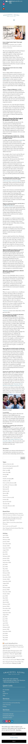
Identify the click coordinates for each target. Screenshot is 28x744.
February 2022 (6, 604)
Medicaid (5, 489)
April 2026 (5, 535)
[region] (14, 734)
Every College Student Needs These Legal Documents (12, 42)
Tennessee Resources (8, 505)
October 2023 (6, 579)
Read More (18, 730)
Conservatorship (7, 468)
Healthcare (19, 46)
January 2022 (6, 606)
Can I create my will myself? (10, 526)
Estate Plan (5, 472)
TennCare (5, 503)
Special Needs (6, 501)
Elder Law (5, 470)
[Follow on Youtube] (4, 9)
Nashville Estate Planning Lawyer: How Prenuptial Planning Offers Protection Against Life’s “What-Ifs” (12, 519)
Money (4, 493)
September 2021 (7, 612)
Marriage (5, 487)
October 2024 (6, 560)
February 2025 (6, 556)
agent (21, 140)
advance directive (8, 205)
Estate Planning (6, 704)
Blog (4, 691)
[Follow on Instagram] (4, 4)
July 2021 (5, 616)
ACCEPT (14, 734)
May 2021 (5, 621)
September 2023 (7, 581)
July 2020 (5, 633)
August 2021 (6, 614)
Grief (4, 476)
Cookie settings (14, 737)
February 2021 (6, 627)
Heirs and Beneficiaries (8, 482)
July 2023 (5, 585)
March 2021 (6, 625)
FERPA (4, 79)
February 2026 (6, 539)
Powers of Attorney (7, 47)
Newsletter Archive (7, 717)
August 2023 (6, 583)
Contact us (5, 693)
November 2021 (7, 608)
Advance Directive (7, 46)
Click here (5, 310)
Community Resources (8, 715)
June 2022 (5, 596)
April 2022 (5, 600)
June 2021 (5, 618)
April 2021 (5, 623)
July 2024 (5, 564)
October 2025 (6, 545)
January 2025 (6, 558)
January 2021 (6, 629)
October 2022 (6, 593)
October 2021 (6, 610)
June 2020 (5, 635)
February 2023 (6, 587)
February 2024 (6, 573)
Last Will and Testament (9, 485)
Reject (14, 741)
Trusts (4, 507)
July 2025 (5, 552)
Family (14, 46)
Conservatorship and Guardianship (11, 702)
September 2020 (7, 631)
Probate (5, 499)
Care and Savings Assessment (10, 466)
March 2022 (6, 602)
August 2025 (6, 550)
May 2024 (5, 568)
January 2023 (6, 589)
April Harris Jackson (9, 44)
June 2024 (5, 566)
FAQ (4, 695)
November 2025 (7, 543)
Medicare (5, 491)
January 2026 (6, 541)
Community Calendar (8, 713)
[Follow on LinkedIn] (4, 6)
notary (12, 439)
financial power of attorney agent (11, 180)
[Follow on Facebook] (4, 2)
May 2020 (5, 637)
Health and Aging (7, 478)
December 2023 (7, 577)
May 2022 (5, 598)
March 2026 (6, 537)
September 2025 (7, 548)
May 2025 (5, 554)
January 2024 (6, 575)
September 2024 (7, 562)
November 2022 (7, 591)
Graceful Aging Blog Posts (11, 643)
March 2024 (6, 571)
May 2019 (5, 639)
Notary (4, 495)
